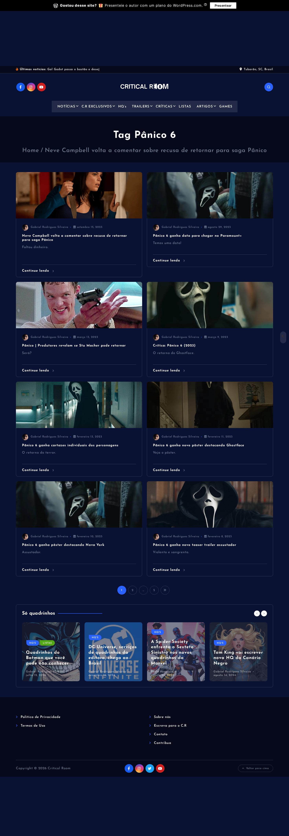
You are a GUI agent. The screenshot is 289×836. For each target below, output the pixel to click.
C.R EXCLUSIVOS (97, 106)
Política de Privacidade (41, 717)
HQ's (32, 643)
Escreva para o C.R (170, 725)
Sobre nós (162, 717)
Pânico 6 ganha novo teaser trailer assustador (194, 545)
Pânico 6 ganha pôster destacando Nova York (63, 545)
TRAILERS (140, 106)
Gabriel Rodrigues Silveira (49, 227)
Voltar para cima (257, 768)
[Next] (264, 613)
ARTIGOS (205, 106)
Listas (47, 643)
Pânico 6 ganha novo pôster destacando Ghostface (198, 445)
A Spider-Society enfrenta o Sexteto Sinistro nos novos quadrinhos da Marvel (172, 653)
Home (30, 151)
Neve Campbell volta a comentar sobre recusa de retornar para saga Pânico (156, 151)
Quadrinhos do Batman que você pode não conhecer (47, 658)
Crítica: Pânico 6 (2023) (174, 345)
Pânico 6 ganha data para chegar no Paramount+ (197, 235)
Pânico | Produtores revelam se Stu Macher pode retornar (74, 345)
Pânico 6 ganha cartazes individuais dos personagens (70, 445)
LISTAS (185, 106)
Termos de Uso (33, 725)
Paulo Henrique (162, 671)
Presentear (223, 5)
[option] (51, 651)
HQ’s (122, 106)
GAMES (225, 106)
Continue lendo (36, 270)
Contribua (162, 743)
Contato (161, 734)
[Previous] (257, 613)
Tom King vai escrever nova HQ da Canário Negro (238, 658)
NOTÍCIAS (66, 106)
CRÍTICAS (164, 106)
